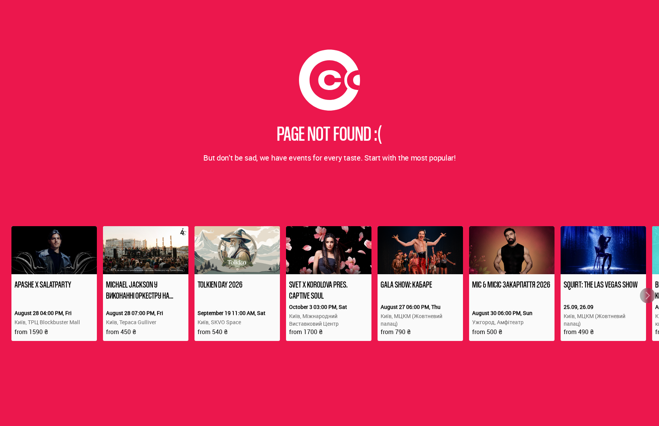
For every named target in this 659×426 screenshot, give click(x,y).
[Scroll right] (647, 295)
